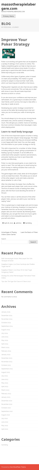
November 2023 (6, 362)
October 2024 (6, 322)
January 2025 (5, 312)
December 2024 (6, 315)
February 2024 (6, 351)
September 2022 (7, 411)
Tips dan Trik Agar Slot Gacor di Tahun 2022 (16, 281)
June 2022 (4, 422)
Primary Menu (8, 16)
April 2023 (4, 386)
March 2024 (5, 347)
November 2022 (6, 404)
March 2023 (5, 390)
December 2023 (6, 358)
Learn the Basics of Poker (29, 232)
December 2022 (6, 401)
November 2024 (6, 319)
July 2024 (4, 333)
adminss (18, 223)
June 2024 (4, 337)
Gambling (28, 223)
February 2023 (6, 393)
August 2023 (5, 372)
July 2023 (4, 376)
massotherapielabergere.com (18, 6)
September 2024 (7, 326)
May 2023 (4, 383)
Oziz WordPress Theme (18, 467)
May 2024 (4, 340)
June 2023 (4, 379)
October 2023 (6, 365)
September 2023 (7, 369)
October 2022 (6, 408)
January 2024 (5, 354)
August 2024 (5, 330)
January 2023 (5, 397)
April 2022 (4, 429)
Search (3, 239)
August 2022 (5, 415)
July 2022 (4, 418)
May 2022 (4, 425)
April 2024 (4, 344)
